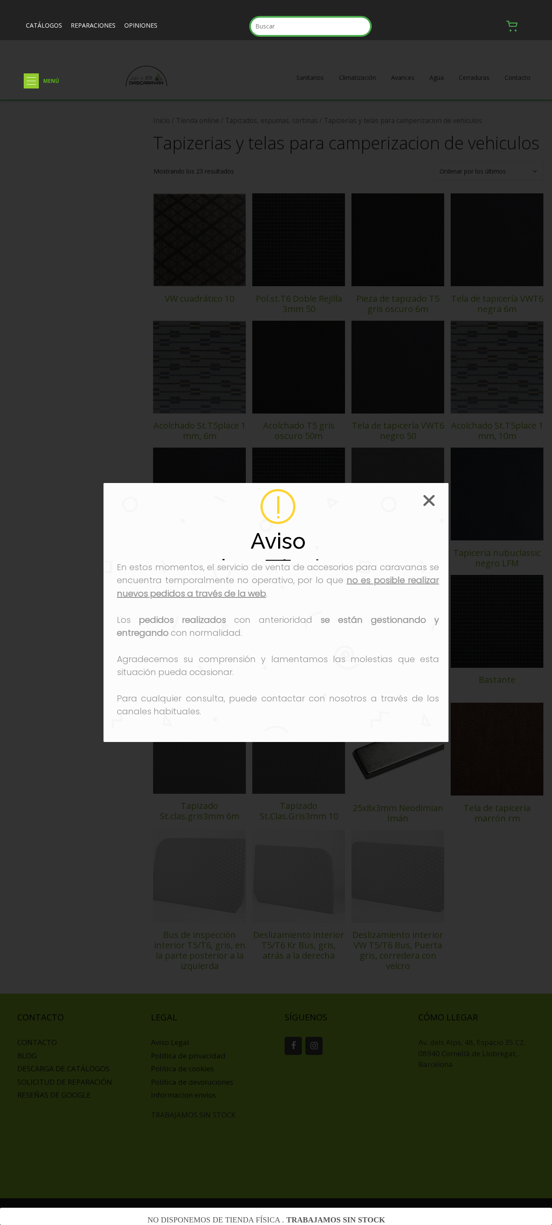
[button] (31, 80)
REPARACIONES (93, 25)
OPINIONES (140, 25)
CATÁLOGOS (44, 25)
